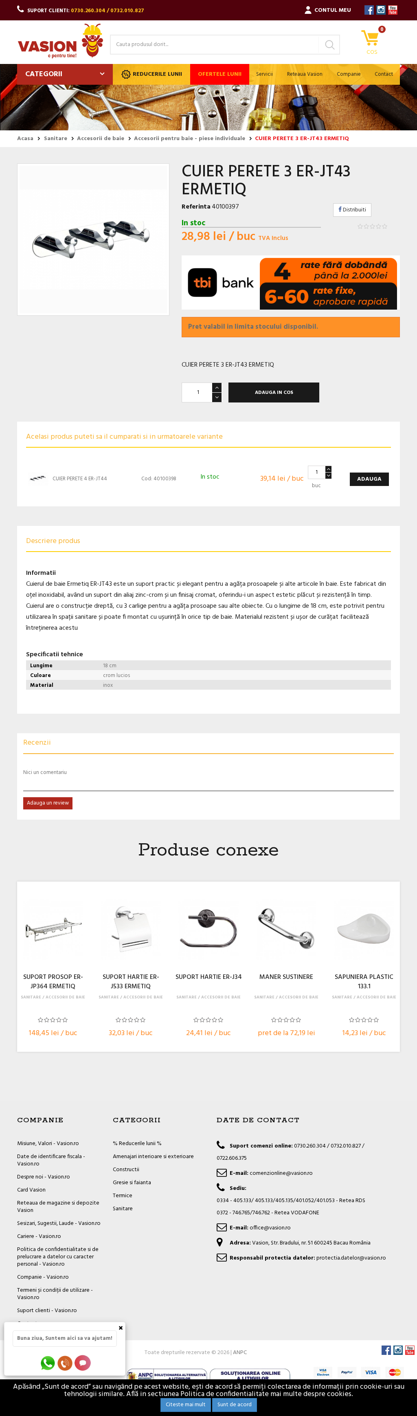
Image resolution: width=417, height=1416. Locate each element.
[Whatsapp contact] (48, 1363)
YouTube (392, 10)
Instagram (381, 10)
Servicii (264, 74)
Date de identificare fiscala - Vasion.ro (51, 1160)
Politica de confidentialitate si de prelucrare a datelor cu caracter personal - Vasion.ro (58, 1257)
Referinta (196, 207)
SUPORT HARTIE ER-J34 (209, 978)
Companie (349, 74)
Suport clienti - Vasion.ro (47, 1310)
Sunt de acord (234, 1404)
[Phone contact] (66, 1363)
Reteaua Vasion (305, 74)
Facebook (369, 10)
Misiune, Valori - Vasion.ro (48, 1143)
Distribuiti (354, 210)
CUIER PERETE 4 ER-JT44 (80, 479)
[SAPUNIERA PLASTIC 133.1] (364, 929)
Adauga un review (48, 803)
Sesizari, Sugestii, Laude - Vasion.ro (59, 1223)
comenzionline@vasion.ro (281, 1173)
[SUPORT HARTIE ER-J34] (208, 929)
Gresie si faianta (132, 1182)
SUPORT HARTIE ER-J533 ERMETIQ (131, 982)
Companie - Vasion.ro (43, 1277)
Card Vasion (31, 1190)
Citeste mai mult (186, 1404)
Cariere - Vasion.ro (39, 1236)
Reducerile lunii (157, 74)
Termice (122, 1196)
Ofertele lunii (219, 74)
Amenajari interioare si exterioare (153, 1156)
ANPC (240, 1352)
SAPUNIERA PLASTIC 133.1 (364, 982)
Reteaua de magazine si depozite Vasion (58, 1206)
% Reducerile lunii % (137, 1143)
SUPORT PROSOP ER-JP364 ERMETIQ (53, 982)
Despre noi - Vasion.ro (43, 1177)
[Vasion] (60, 40)
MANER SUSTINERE (286, 978)
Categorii (43, 74)
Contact (384, 74)
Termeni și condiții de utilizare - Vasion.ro (55, 1294)
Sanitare (123, 1209)
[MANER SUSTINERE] (286, 929)
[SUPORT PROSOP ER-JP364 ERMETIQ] (53, 929)
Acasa (25, 138)
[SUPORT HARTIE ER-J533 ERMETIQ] (131, 929)
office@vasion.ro (270, 1228)
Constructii (126, 1169)
